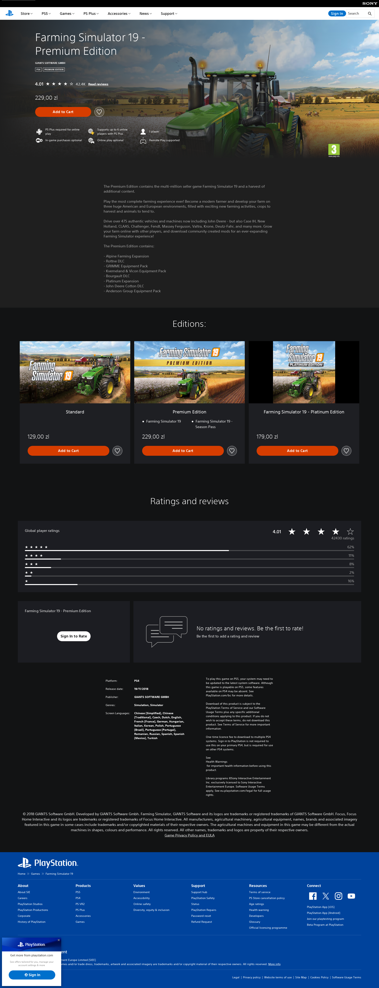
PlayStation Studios (30, 904)
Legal (235, 977)
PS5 (45, 13)
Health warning (259, 910)
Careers (22, 898)
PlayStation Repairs (203, 910)
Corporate (24, 916)
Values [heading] (139, 885)
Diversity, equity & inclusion (151, 910)
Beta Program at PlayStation (325, 925)
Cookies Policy (319, 977)
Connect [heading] (314, 885)
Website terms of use (278, 977)
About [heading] (23, 885)
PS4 (78, 898)
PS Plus (89, 13)
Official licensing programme (268, 927)
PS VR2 (80, 904)
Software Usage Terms (346, 977)
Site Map (301, 977)
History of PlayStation (31, 922)
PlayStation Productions (33, 910)
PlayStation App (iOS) (320, 907)
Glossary (254, 922)
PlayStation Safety (203, 898)
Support (167, 13)
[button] (74, 636)
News (144, 13)
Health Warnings (216, 761)
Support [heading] (198, 885)
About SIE (24, 892)
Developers (256, 916)
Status (195, 904)
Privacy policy (252, 977)
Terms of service (259, 892)
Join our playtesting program (325, 919)
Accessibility (141, 898)
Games (65, 13)
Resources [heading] (258, 885)
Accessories (118, 13)
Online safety (142, 904)
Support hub (199, 892)
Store (25, 13)
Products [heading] (83, 885)
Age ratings (256, 904)
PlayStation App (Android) (323, 913)
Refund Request (201, 922)
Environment (141, 892)
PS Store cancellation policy (267, 898)
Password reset (201, 916)
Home (21, 873)
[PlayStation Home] (9, 13)
